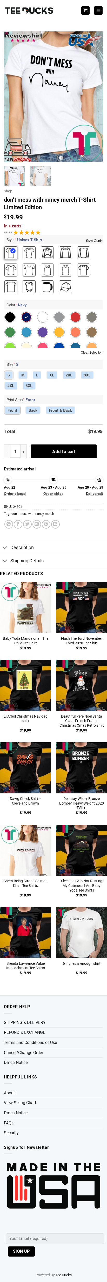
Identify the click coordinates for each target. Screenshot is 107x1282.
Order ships (53, 493)
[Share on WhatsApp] (8, 524)
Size (12, 364)
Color (16, 304)
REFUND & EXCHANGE (24, 1032)
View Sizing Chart (20, 1102)
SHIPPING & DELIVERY (25, 1022)
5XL (29, 385)
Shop (8, 191)
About (9, 1092)
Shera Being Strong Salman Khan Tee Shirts (26, 883)
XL (52, 374)
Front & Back (60, 410)
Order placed (15, 493)
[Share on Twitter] (27, 524)
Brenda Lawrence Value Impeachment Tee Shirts (25, 965)
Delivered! (94, 493)
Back (33, 410)
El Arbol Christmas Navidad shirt (26, 718)
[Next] (94, 97)
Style (24, 239)
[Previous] (12, 97)
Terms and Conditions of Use (30, 1042)
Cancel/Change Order (23, 1052)
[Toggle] (5, 548)
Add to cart (63, 451)
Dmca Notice (16, 1062)
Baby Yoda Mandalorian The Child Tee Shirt (25, 640)
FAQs (9, 1123)
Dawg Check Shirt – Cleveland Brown (25, 801)
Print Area (20, 399)
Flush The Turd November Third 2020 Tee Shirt (81, 640)
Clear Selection (92, 352)
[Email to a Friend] (36, 524)
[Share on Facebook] (18, 524)
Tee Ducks (64, 1275)
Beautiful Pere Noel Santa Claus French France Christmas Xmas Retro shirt (81, 720)
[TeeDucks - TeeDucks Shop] (30, 10)
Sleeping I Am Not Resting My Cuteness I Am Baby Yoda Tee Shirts (81, 885)
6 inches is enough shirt (82, 963)
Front (12, 410)
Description (22, 547)
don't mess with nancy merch (32, 513)
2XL (69, 374)
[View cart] (85, 10)
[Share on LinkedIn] (55, 524)
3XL (87, 374)
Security (11, 1132)
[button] (98, 10)
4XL (11, 385)
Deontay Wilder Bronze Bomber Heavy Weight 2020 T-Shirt (81, 803)
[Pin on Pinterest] (46, 524)
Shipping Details (27, 560)
